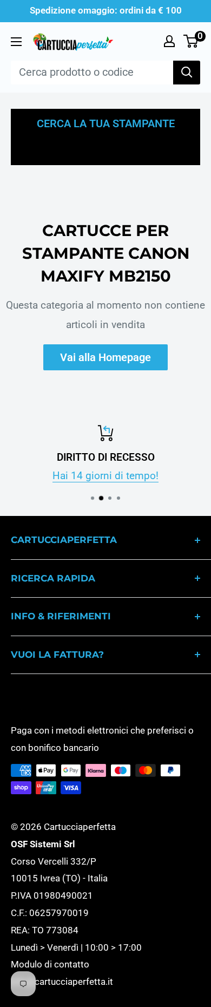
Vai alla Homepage (105, 357)
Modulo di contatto (50, 964)
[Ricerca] (186, 72)
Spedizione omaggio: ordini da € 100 (106, 10)
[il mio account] (169, 41)
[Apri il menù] (16, 41)
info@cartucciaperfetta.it (62, 981)
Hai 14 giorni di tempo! (105, 476)
